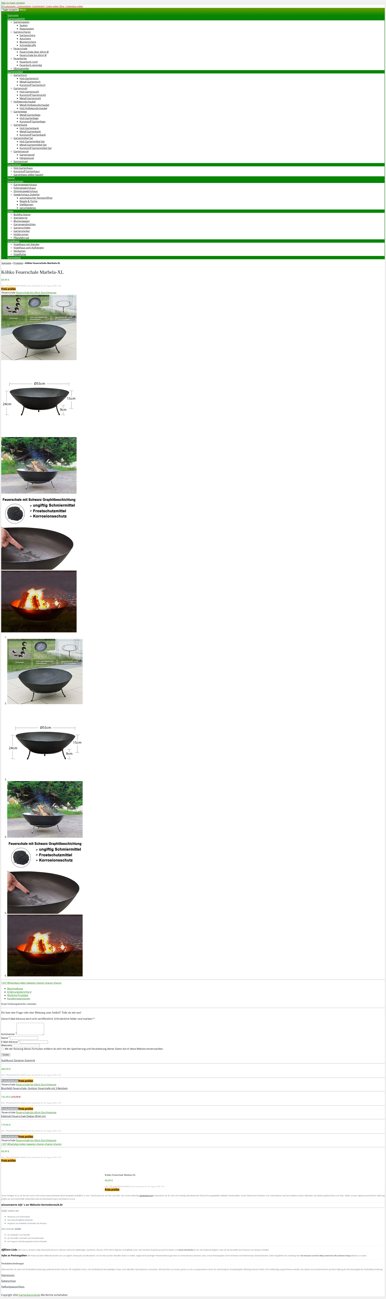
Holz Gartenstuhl (29, 91)
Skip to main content (13, 3)
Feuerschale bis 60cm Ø (33, 55)
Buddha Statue (22, 214)
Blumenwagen (22, 221)
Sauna (11, 178)
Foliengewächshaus (25, 188)
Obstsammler (21, 68)
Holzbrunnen (21, 234)
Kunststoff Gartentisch (33, 85)
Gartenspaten (21, 22)
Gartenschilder (22, 227)
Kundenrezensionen (18, 998)
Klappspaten (27, 28)
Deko (10, 211)
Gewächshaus (15, 181)
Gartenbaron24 (146, 1195)
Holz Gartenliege (29, 118)
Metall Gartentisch (30, 81)
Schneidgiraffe (28, 45)
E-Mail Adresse (10, 1042)
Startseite (13, 15)
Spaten (24, 25)
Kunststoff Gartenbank (33, 134)
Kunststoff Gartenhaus (27, 171)
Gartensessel (21, 151)
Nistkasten (20, 251)
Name (5, 1038)
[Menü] (42, 6)
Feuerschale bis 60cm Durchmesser (36, 292)
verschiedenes (28, 207)
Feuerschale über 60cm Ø (34, 52)
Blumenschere (28, 42)
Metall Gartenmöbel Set (33, 144)
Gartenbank (20, 125)
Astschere (25, 38)
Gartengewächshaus (25, 184)
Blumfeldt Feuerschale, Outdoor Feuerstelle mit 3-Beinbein (34, 1088)
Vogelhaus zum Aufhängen (29, 247)
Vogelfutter (20, 254)
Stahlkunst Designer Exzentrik (18, 1060)
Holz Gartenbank (29, 128)
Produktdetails (10, 1080)
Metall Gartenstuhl (30, 98)
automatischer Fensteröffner (36, 198)
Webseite (6, 1045)
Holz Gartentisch (29, 78)
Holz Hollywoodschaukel (33, 108)
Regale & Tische (28, 201)
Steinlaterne (20, 217)
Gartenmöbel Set (23, 138)
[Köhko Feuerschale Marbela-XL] (39, 359)
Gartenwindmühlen (25, 224)
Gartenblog (14, 257)
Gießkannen (26, 204)
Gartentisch (20, 75)
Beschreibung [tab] (15, 988)
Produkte (18, 263)
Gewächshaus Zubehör (27, 194)
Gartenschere (27, 35)
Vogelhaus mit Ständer (27, 244)
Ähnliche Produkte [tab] (17, 995)
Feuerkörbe (20, 58)
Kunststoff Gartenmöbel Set (36, 148)
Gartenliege (20, 111)
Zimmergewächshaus (26, 191)
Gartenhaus (14, 164)
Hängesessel (27, 158)
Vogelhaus (13, 241)
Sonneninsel (21, 161)
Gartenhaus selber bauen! (28, 174)
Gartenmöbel (15, 71)
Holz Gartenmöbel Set (32, 141)
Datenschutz (8, 1281)
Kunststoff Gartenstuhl (33, 95)
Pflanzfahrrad (21, 237)
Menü (22, 9)
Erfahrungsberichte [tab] (19, 992)
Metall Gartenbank (30, 131)
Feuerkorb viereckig (31, 65)
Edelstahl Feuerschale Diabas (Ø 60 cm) (23, 1116)
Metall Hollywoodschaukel (34, 105)
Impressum (8, 1275)
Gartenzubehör (16, 18)
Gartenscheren (22, 32)
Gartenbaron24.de (29, 1295)
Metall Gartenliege (30, 115)
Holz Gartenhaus (23, 168)
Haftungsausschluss (13, 1286)
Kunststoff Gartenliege (32, 121)
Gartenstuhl (20, 88)
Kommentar (9, 1034)
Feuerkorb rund (29, 61)
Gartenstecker (22, 231)
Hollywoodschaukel (25, 101)
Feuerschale (20, 48)
